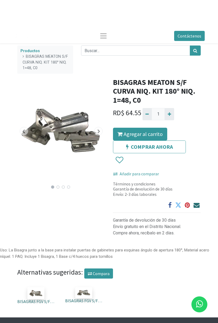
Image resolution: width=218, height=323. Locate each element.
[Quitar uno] (147, 114)
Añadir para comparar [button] (139, 173)
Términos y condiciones (134, 184)
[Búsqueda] (195, 50)
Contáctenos (189, 36)
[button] (24, 131)
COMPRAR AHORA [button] (152, 146)
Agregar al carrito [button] (143, 134)
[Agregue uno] (169, 114)
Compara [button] (101, 273)
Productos (30, 51)
